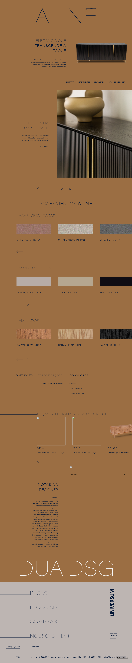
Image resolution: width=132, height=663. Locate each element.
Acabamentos (84, 82)
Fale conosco (122, 658)
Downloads (99, 82)
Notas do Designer (116, 82)
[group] (51, 435)
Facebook (113, 635)
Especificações (50, 375)
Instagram (113, 633)
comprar (44, 146)
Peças (38, 592)
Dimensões (24, 375)
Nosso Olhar (49, 635)
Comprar (70, 82)
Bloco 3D (74, 383)
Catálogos (34, 646)
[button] (40, 188)
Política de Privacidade (13, 648)
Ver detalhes (20, 244)
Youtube (113, 638)
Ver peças (128, 474)
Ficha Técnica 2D (76, 388)
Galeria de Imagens (77, 394)
